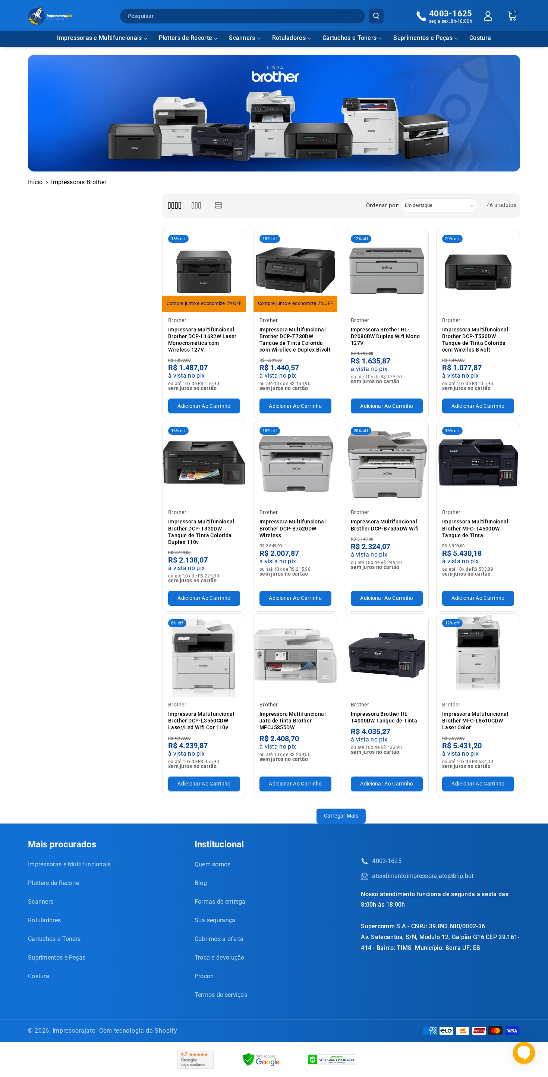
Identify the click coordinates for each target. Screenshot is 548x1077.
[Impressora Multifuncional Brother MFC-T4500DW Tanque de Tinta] (478, 462)
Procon (204, 976)
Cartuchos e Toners (349, 37)
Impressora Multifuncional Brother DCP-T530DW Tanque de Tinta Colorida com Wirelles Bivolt (475, 340)
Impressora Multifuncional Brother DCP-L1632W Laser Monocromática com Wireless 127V (202, 340)
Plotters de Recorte (185, 37)
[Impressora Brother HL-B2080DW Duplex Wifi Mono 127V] (386, 270)
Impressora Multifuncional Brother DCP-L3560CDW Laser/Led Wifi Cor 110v (201, 720)
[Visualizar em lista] (218, 205)
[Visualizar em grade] (174, 205)
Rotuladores (289, 37)
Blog (201, 883)
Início (35, 182)
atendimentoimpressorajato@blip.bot (422, 875)
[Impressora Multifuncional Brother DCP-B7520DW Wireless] (295, 462)
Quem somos (213, 864)
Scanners (242, 37)
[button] (102, 38)
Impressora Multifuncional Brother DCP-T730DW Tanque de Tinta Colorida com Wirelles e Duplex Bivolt (295, 340)
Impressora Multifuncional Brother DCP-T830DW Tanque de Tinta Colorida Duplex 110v (201, 532)
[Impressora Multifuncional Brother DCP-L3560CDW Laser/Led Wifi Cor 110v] (204, 655)
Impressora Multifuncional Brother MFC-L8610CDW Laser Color (475, 720)
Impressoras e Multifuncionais (99, 37)
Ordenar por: (383, 205)
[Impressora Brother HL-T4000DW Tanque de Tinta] (386, 655)
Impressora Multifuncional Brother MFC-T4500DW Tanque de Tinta (475, 528)
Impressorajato (74, 1030)
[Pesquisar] (376, 16)
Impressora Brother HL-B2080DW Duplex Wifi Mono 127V (385, 336)
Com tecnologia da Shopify (138, 1030)
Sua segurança (215, 920)
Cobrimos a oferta (219, 938)
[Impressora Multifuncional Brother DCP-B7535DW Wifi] (386, 462)
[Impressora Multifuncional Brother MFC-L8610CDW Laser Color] (478, 655)
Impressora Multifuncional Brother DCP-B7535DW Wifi (385, 525)
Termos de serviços (221, 994)
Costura (38, 976)
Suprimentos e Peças (423, 37)
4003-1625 (386, 861)
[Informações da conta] (488, 16)
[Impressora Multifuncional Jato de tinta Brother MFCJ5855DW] (295, 655)
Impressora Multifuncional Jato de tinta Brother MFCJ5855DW (292, 720)
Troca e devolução (220, 957)
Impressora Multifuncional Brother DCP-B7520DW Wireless (292, 528)
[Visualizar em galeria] (196, 205)
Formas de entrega (220, 901)
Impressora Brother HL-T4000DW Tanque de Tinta (384, 717)
